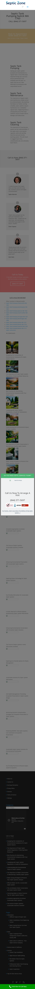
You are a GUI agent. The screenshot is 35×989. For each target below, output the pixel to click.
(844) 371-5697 (17, 500)
